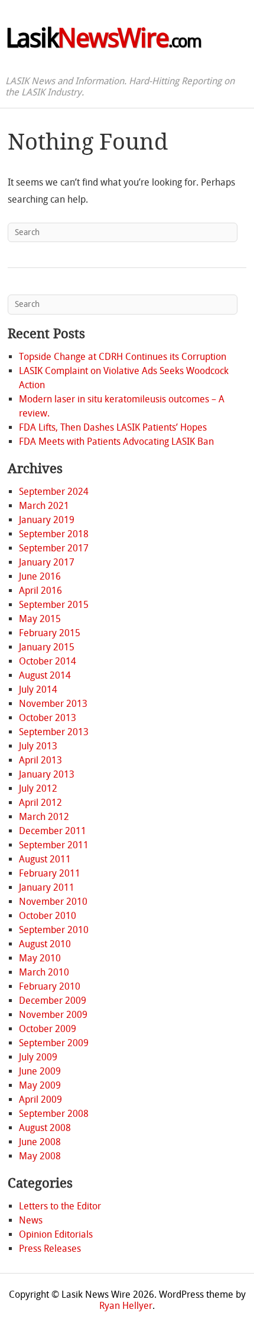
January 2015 (46, 647)
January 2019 (46, 519)
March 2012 (44, 816)
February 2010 (49, 986)
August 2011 (45, 859)
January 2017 (46, 562)
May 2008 (40, 1156)
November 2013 (53, 703)
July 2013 (38, 746)
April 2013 (40, 760)
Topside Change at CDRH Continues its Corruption (122, 356)
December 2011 (52, 830)
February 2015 (49, 633)
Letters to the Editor (60, 1206)
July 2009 (38, 1057)
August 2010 (45, 944)
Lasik (103, 38)
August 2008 (45, 1127)
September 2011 (54, 845)
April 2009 (40, 1099)
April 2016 (40, 590)
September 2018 (54, 534)
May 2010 (40, 958)
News (31, 1220)
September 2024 (54, 491)
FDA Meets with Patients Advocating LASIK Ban (116, 441)
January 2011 (46, 887)
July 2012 (38, 788)
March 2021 (44, 505)
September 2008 (54, 1113)
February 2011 (49, 873)
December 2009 (52, 1000)
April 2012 (40, 802)
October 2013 (47, 717)
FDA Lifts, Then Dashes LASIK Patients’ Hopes (113, 427)
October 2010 (47, 915)
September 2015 (54, 604)
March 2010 (44, 972)
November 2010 (53, 901)
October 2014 (47, 661)
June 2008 (40, 1142)
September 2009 (54, 1043)
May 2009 (40, 1085)
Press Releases (50, 1248)
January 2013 (46, 774)
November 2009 (53, 1014)
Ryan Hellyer (125, 1305)
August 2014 (45, 675)
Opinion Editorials (56, 1234)
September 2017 (54, 548)
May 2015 (40, 618)
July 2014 (38, 689)
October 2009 (47, 1028)
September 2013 (54, 732)
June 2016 (40, 576)
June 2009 (40, 1071)
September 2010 (54, 929)
